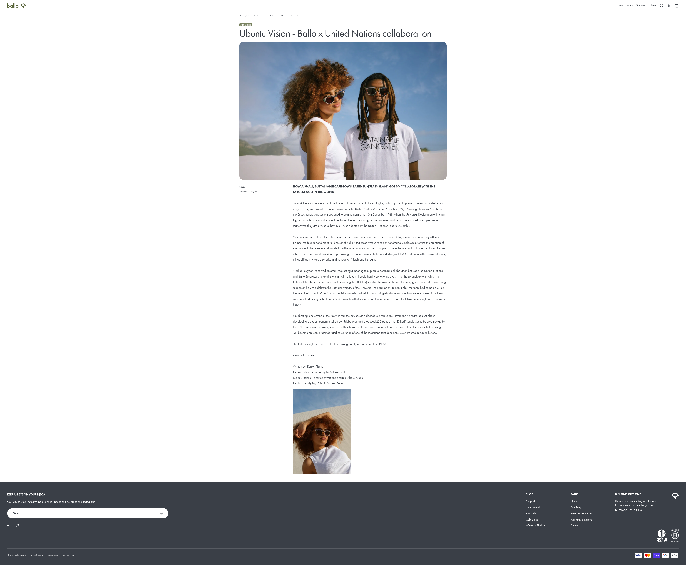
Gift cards (641, 5)
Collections (532, 519)
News (653, 5)
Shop (620, 5)
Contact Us (577, 525)
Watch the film (630, 510)
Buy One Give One (581, 513)
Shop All (530, 501)
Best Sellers (532, 513)
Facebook (243, 191)
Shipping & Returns (70, 555)
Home (241, 15)
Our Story (576, 507)
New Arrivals (533, 507)
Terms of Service (36, 555)
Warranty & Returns (581, 519)
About (629, 5)
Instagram (253, 191)
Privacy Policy (53, 555)
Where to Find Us (535, 525)
